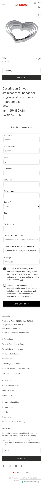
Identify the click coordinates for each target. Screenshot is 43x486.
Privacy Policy (7, 407)
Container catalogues (10, 385)
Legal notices (7, 417)
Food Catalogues (8, 390)
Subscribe (21, 458)
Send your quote (21, 303)
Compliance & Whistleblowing (13, 422)
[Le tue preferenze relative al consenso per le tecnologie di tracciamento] (30, 482)
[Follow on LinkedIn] (22, 466)
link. (21, 280)
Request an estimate (10, 395)
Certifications (7, 359)
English (27, 472)
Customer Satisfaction (11, 354)
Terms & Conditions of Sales (13, 344)
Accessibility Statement (11, 373)
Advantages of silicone (11, 364)
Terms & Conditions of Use (12, 349)
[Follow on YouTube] (16, 466)
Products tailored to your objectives (16, 368)
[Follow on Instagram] (10, 466)
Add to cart (21, 77)
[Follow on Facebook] (3, 466)
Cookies (5, 412)
